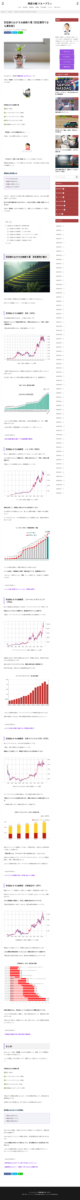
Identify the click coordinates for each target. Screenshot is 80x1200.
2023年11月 (60, 255)
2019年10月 (60, 434)
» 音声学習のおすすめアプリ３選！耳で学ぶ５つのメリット (20, 1163)
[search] (76, 177)
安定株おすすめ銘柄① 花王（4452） (18, 228)
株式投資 (25, 7)
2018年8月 (60, 493)
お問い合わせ (57, 7)
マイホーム (61, 209)
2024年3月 (60, 251)
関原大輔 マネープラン (40, 3)
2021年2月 (60, 368)
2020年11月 (60, 380)
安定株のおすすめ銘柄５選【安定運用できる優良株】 (25, 11)
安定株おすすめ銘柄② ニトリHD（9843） (19, 231)
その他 (76, 98)
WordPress (54, 1194)
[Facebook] (7, 32)
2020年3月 (60, 413)
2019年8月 (60, 443)
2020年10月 (60, 384)
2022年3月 (60, 313)
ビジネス (50, 7)
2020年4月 (60, 409)
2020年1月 (60, 422)
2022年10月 (60, 292)
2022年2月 (60, 317)
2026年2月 (60, 234)
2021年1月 (60, 372)
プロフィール (67, 51)
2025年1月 (60, 247)
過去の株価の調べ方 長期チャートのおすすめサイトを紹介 (66, 170)
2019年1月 (60, 472)
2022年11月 (60, 288)
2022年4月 (60, 309)
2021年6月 (60, 351)
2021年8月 (60, 343)
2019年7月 (60, 447)
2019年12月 (60, 426)
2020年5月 (60, 405)
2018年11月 (60, 480)
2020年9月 (60, 388)
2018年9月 (60, 489)
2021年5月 (60, 355)
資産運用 (31, 7)
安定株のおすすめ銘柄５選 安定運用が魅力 (17, 225)
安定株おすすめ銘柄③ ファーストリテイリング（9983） (22, 234)
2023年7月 (60, 263)
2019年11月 (60, 430)
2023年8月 (60, 259)
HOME (19, 7)
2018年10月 (60, 484)
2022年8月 (60, 301)
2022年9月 (60, 297)
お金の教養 (43, 7)
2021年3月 (60, 363)
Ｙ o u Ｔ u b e (67, 61)
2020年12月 (60, 376)
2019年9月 (60, 438)
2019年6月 (60, 451)
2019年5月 (60, 455)
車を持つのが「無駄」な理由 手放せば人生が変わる (66, 131)
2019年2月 (60, 468)
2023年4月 (60, 276)
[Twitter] (14, 32)
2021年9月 (60, 338)
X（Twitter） (66, 56)
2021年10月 (60, 334)
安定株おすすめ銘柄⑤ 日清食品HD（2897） (19, 240)
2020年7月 (60, 397)
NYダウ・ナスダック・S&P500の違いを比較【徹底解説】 (66, 93)
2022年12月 (60, 284)
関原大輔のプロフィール (61, 112)
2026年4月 (60, 226)
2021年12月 (60, 326)
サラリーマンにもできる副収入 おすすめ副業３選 (66, 150)
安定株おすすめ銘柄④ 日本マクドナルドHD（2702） (22, 237)
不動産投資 (61, 205)
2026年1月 (60, 238)
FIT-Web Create (39, 1194)
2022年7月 (60, 305)
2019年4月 (60, 459)
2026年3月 (60, 230)
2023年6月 (60, 267)
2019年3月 (60, 463)
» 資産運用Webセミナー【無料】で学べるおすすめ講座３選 (21, 1167)
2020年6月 (60, 401)
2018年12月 (60, 476)
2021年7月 (60, 347)
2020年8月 (60, 393)
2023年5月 (60, 272)
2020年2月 (60, 418)
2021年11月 (60, 330)
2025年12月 (60, 242)
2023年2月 (60, 280)
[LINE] (20, 32)
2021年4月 (60, 359)
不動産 (37, 7)
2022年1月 (60, 322)
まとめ (8, 243)
